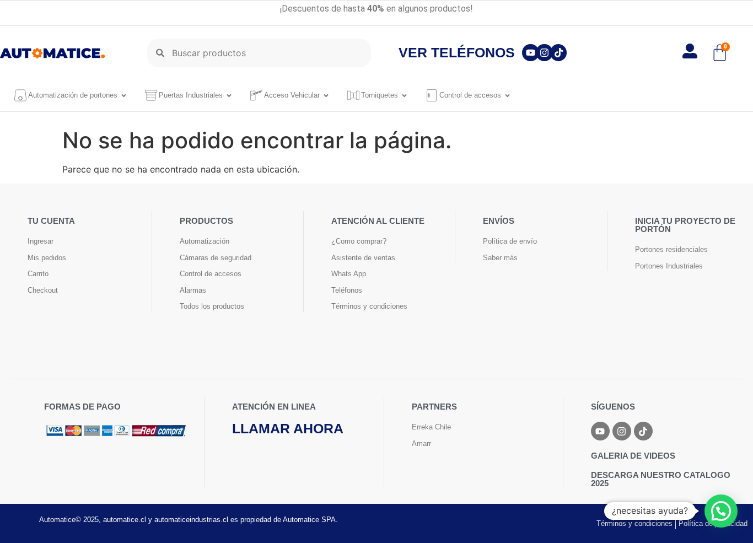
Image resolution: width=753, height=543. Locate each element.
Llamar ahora (287, 428)
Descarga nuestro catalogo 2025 (660, 479)
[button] (721, 511)
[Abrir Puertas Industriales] (229, 95)
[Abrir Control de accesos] (507, 95)
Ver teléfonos (457, 52)
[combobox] (259, 53)
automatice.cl (124, 519)
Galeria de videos (633, 455)
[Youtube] (530, 52)
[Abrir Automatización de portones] (123, 95)
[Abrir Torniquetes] (404, 95)
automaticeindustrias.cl (191, 519)
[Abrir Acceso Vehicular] (326, 95)
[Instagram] (544, 52)
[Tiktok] (558, 52)
